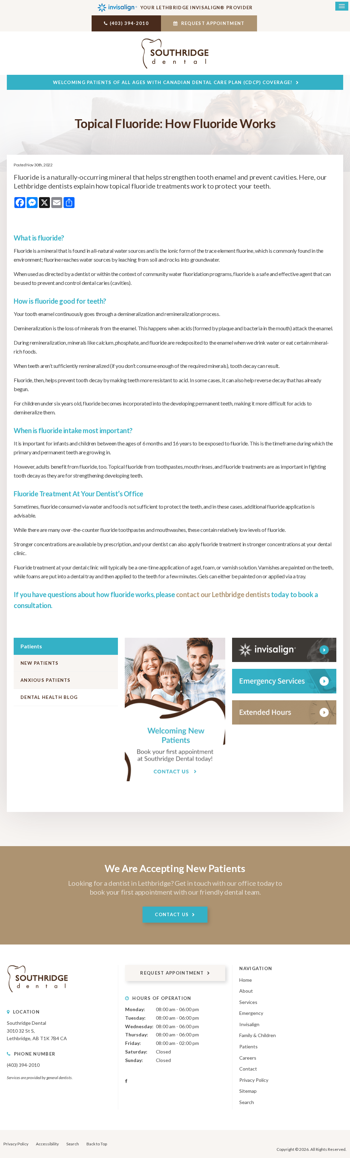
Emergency (251, 1013)
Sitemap (248, 1091)
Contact (248, 1069)
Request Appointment (212, 23)
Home (245, 980)
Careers (247, 1058)
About (246, 991)
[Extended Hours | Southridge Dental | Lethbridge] (284, 712)
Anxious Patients (46, 680)
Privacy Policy (253, 1080)
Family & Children (257, 1035)
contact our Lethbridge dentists (223, 594)
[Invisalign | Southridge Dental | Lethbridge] (284, 650)
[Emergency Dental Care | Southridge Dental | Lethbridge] (284, 681)
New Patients (40, 663)
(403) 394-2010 (129, 23)
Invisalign (249, 1024)
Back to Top (96, 1143)
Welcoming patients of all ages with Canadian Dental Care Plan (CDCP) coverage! (172, 82)
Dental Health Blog (49, 697)
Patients (248, 1046)
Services (248, 1002)
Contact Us (172, 914)
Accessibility (47, 1143)
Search (246, 1102)
